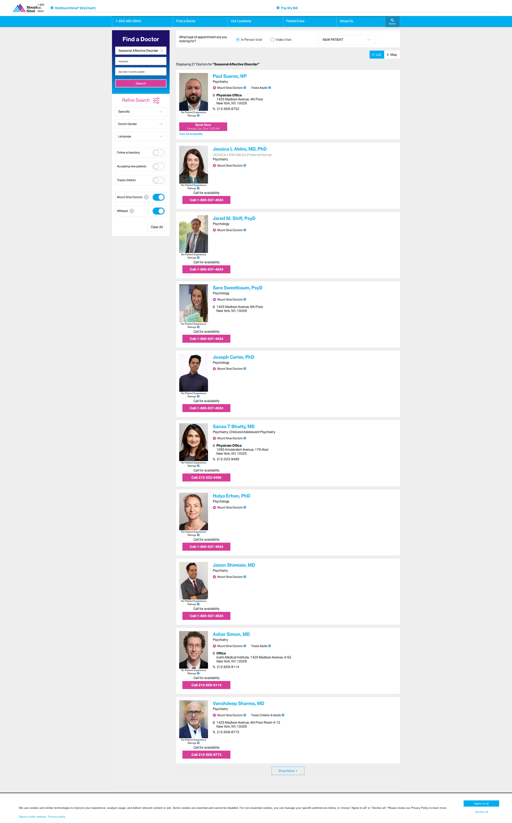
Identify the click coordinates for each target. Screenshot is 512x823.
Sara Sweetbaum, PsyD (237, 288)
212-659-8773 (228, 732)
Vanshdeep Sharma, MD (238, 703)
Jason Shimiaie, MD (234, 565)
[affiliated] (131, 211)
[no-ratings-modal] (198, 115)
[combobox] (140, 51)
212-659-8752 (228, 109)
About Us (346, 21)
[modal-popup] (269, 87)
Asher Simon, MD (231, 634)
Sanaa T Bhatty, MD (234, 426)
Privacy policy (56, 816)
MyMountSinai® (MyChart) (75, 8)
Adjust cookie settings (32, 816)
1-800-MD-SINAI (128, 21)
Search (141, 83)
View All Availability (191, 134)
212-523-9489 (228, 459)
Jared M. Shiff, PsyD (234, 218)
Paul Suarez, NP (230, 76)
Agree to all (481, 803)
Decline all (481, 811)
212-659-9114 (228, 667)
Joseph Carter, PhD (233, 357)
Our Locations (241, 21)
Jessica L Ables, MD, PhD (240, 149)
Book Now (203, 126)
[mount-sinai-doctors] (146, 197)
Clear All (157, 227)
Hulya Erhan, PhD (231, 496)
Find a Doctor (186, 21)
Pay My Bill (289, 8)
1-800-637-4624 (206, 200)
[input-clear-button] (161, 50)
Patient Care (295, 21)
